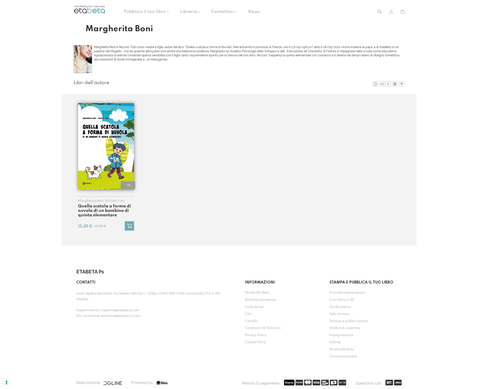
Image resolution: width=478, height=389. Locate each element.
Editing (334, 342)
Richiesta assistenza (260, 299)
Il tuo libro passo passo (347, 292)
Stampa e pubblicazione (348, 321)
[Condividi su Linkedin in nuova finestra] (395, 83)
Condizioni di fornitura (263, 328)
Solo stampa (339, 314)
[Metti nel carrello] (129, 226)
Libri (248, 314)
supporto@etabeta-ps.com (120, 310)
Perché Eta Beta (257, 292)
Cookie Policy (255, 342)
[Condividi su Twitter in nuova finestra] (388, 83)
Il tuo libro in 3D (341, 299)
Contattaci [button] (223, 12)
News (254, 12)
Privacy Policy (255, 335)
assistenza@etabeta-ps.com (120, 316)
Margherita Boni (91, 201)
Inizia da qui (254, 307)
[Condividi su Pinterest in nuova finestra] (401, 83)
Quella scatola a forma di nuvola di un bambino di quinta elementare (104, 210)
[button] (380, 11)
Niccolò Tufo (115, 201)
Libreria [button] (189, 12)
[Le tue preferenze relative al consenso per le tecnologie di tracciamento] (6, 382)
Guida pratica (340, 307)
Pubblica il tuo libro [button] (145, 12)
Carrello (251, 321)
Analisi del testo (341, 349)
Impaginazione (341, 335)
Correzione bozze (343, 356)
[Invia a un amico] (382, 83)
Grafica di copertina (344, 328)
